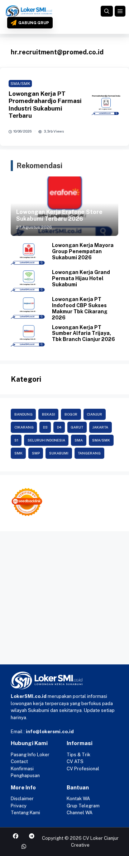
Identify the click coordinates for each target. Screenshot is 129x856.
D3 (45, 427)
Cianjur (94, 414)
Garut (77, 427)
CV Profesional (83, 768)
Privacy (19, 805)
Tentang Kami (25, 812)
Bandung (23, 414)
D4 (59, 427)
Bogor (70, 414)
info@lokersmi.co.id (50, 731)
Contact (19, 761)
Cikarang (24, 427)
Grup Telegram (83, 805)
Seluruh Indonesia (46, 440)
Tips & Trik (78, 754)
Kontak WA (78, 798)
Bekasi (48, 414)
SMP (36, 453)
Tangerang (89, 453)
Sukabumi (58, 453)
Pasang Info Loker (30, 754)
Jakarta (100, 427)
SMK (18, 453)
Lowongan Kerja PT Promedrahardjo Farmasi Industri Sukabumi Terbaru (45, 104)
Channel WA (79, 812)
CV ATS (75, 761)
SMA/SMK (20, 83)
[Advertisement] (64, 599)
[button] (107, 11)
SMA (79, 440)
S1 (16, 440)
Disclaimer (22, 798)
